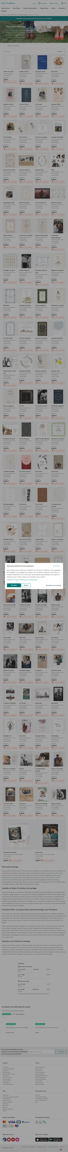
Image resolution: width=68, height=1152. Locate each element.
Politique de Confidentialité (28, 580)
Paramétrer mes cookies (53, 585)
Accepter (14, 585)
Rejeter (26, 585)
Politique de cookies (13, 580)
